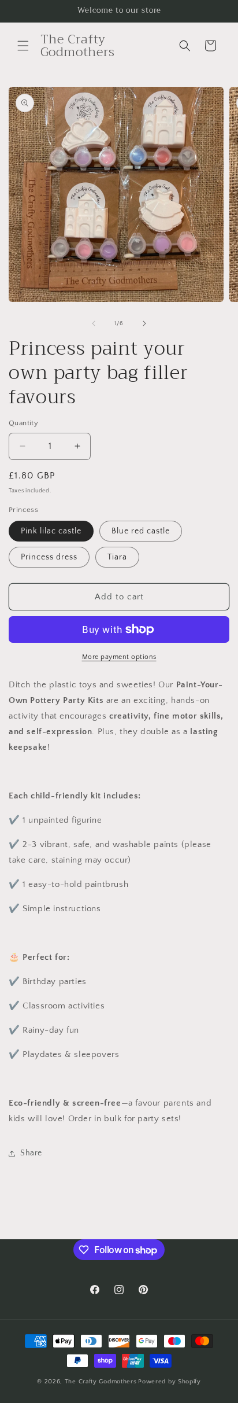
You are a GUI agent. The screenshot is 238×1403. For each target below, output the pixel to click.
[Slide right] (144, 323)
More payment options (119, 657)
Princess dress (49, 557)
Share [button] (31, 1153)
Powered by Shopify (169, 1381)
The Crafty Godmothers (101, 1381)
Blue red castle (140, 531)
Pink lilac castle (51, 531)
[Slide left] (93, 323)
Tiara (117, 557)
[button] (23, 45)
